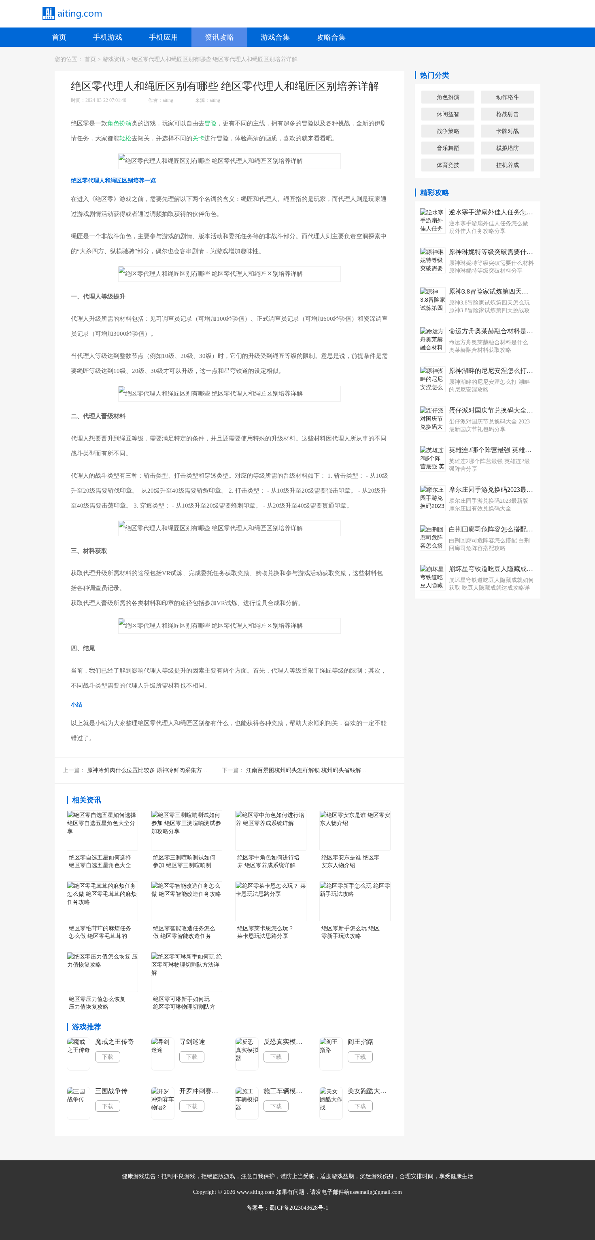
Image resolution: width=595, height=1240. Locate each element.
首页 (59, 37)
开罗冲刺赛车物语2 (201, 1091)
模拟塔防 (507, 148)
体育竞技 (448, 165)
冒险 (210, 123)
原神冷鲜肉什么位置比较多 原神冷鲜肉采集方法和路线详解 (161, 770)
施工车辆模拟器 (285, 1091)
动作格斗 (507, 97)
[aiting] (71, 14)
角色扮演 (119, 123)
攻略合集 (331, 37)
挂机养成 (507, 165)
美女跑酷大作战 (369, 1091)
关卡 (198, 138)
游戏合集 (275, 37)
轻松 (125, 138)
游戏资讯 (113, 59)
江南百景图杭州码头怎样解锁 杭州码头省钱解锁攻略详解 (317, 770)
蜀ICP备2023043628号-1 (298, 1208)
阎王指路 (361, 1041)
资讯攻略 (219, 37)
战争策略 (448, 131)
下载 (107, 1057)
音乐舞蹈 (448, 148)
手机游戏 (107, 37)
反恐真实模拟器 (285, 1041)
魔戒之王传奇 (114, 1041)
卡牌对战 (507, 131)
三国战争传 (111, 1091)
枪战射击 (507, 114)
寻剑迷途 (192, 1041)
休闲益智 (448, 114)
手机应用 (163, 37)
